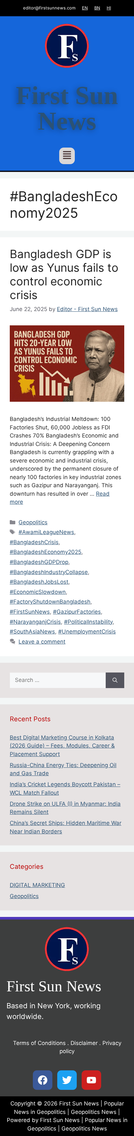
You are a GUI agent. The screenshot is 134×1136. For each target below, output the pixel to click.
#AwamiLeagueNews (46, 532)
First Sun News (67, 108)
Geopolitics (33, 522)
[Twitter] (67, 1080)
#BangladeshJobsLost (39, 582)
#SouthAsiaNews (32, 631)
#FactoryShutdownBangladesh (50, 601)
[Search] (115, 680)
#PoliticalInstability (88, 622)
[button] (67, 156)
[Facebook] (42, 1080)
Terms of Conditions (39, 1043)
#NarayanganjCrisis (35, 622)
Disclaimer (84, 1043)
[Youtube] (91, 1080)
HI (109, 7)
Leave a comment (42, 641)
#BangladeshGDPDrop (39, 562)
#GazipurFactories (77, 611)
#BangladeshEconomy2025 (45, 552)
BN (97, 7)
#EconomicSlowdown (38, 592)
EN (85, 7)
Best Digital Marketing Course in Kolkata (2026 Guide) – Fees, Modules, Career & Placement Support (62, 745)
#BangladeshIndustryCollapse (49, 572)
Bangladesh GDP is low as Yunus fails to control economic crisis (64, 274)
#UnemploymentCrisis (87, 631)
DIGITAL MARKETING (37, 885)
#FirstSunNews (30, 611)
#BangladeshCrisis (34, 542)
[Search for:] (58, 680)
